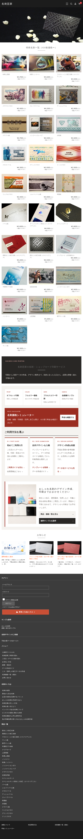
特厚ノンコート (7, 762)
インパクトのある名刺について (12, 709)
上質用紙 (5, 753)
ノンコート (6, 759)
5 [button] (46, 41)
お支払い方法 (6, 662)
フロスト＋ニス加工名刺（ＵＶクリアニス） (17, 737)
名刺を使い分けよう (9, 706)
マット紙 (5, 740)
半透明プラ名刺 (7, 746)
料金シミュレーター (8, 828)
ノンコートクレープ (9, 769)
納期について (6, 825)
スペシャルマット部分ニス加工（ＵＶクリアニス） (19, 781)
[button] (67, 4)
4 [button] (44, 41)
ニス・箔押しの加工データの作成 (13, 671)
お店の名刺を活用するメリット (12, 697)
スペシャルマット (8, 778)
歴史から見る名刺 (8, 693)
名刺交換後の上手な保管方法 (12, 716)
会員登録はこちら (14, 471)
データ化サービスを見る (66, 469)
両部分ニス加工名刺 (9, 733)
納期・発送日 (6, 665)
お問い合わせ (6, 678)
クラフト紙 (6, 807)
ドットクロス (6, 816)
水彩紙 (4, 803)
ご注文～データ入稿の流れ (11, 658)
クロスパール (6, 791)
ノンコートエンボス (9, 765)
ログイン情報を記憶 (11, 600)
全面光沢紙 (6, 775)
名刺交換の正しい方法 (9, 703)
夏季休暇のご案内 (7, 556)
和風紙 (4, 800)
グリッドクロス (7, 813)
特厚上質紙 (6, 756)
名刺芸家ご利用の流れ (9, 655)
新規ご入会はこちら (26, 612)
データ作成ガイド (39, 471)
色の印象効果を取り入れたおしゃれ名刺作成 (17, 719)
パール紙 (5, 784)
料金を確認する (68, 417)
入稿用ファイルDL (8, 652)
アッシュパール (7, 794)
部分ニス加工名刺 (8, 730)
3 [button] (42, 41)
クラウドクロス (7, 772)
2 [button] (40, 41)
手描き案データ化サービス (10, 641)
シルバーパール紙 (8, 788)
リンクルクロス (7, 810)
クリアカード (6, 749)
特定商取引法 (32, 825)
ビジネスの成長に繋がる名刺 (12, 713)
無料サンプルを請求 (48, 521)
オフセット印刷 (13, 395)
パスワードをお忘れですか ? (11, 607)
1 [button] (37, 41)
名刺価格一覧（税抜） (9, 674)
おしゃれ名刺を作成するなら (12, 700)
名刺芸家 (7, 3)
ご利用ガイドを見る (15, 467)
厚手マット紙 (6, 743)
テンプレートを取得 (40, 467)
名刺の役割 (6, 690)
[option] (41, 24)
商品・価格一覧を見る (49, 514)
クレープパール (7, 797)
